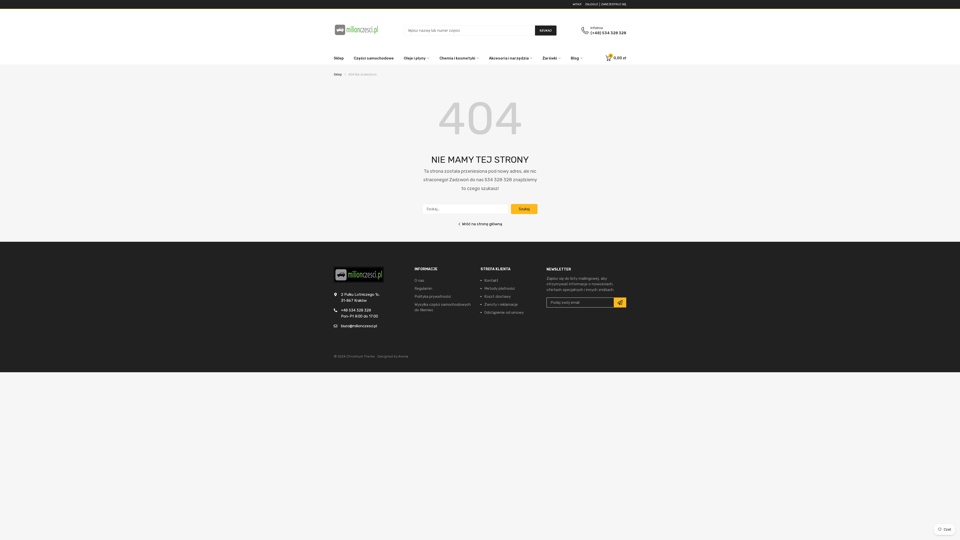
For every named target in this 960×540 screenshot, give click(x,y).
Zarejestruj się (613, 4)
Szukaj (524, 209)
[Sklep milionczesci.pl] (356, 30)
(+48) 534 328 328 (608, 33)
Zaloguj (591, 4)
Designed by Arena (393, 356)
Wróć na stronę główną (482, 224)
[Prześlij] (620, 303)
